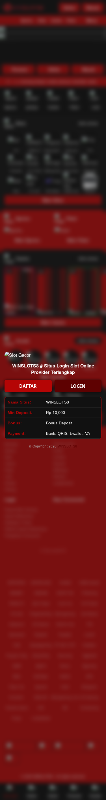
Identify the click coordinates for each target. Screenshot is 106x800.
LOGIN (77, 386)
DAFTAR (28, 386)
